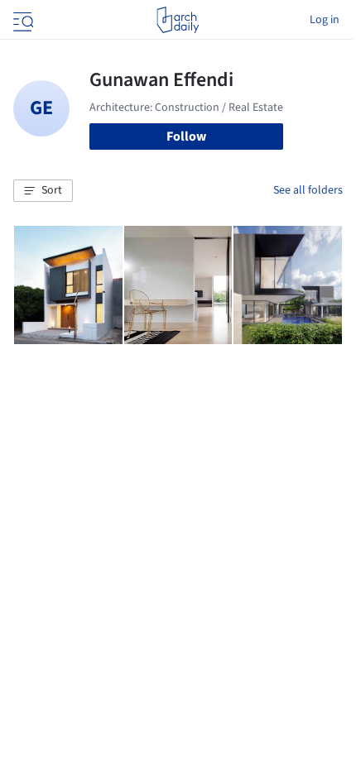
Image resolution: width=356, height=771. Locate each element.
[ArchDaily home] (177, 20)
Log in (324, 20)
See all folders (308, 190)
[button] (43, 191)
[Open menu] (21, 19)
